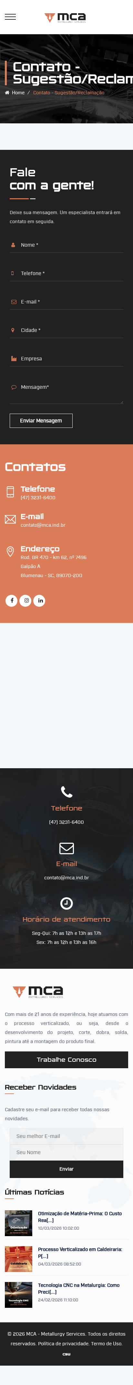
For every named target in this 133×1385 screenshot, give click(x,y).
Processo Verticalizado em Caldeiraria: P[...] (80, 1252)
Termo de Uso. (107, 1344)
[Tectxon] (66, 17)
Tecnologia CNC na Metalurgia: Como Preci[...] (78, 1288)
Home (17, 93)
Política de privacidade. (64, 1344)
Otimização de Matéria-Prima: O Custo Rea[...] (80, 1217)
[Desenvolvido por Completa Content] (66, 1354)
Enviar (66, 1169)
